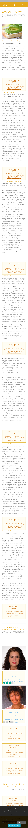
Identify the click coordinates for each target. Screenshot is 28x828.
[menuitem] (22, 4)
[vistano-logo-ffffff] (11, 4)
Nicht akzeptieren (21, 822)
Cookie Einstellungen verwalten (9, 822)
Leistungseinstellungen (14, 89)
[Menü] (25, 4)
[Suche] (22, 4)
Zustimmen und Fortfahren (14, 825)
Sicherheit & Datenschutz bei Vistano (19, 819)
